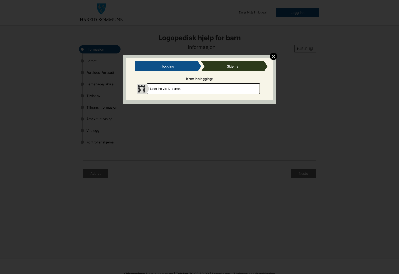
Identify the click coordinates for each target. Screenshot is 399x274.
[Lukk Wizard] (273, 56)
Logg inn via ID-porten (165, 88)
